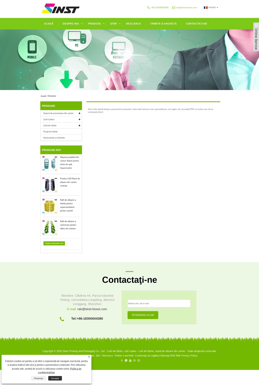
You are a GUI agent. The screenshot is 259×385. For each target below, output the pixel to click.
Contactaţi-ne (196, 23)
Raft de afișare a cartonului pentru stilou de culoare (68, 225)
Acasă (49, 23)
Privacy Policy (189, 355)
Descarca (133, 23)
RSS (172, 355)
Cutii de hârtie (50, 125)
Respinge (38, 378)
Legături (155, 355)
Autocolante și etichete (54, 138)
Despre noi (71, 23)
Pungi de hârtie (50, 131)
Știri (113, 23)
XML (178, 355)
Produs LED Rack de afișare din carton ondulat (70, 182)
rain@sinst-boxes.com (186, 7)
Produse (94, 23)
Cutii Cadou (48, 119)
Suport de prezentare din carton (58, 113)
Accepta (55, 378)
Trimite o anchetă (163, 23)
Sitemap (164, 355)
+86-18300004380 (159, 7)
